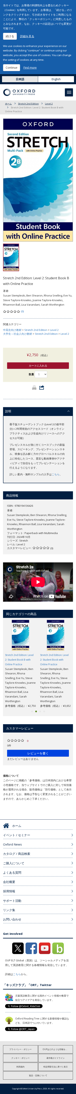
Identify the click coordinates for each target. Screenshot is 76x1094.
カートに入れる (38, 365)
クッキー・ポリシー (20, 1058)
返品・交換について (38, 1075)
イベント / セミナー (16, 835)
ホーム (8, 103)
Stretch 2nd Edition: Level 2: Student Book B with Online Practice (19, 659)
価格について (11, 775)
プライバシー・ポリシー (20, 1049)
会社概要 (9, 882)
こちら (56, 474)
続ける (10, 36)
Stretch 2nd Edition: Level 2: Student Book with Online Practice (54, 659)
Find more (30, 67)
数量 (31, 374)
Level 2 (49, 103)
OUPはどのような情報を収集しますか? (58, 1049)
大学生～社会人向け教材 (17, 334)
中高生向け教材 (12, 330)
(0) (22, 311)
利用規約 (20, 1066)
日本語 (20, 79)
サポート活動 (12, 901)
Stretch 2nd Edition (28, 103)
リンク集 (9, 910)
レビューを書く (38, 753)
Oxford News (12, 844)
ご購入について (13, 863)
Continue (11, 67)
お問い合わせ (12, 919)
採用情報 (9, 891)
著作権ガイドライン (55, 1058)
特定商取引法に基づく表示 (55, 1066)
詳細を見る (27, 36)
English (56, 79)
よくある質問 (12, 872)
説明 (8, 411)
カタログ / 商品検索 (16, 854)
